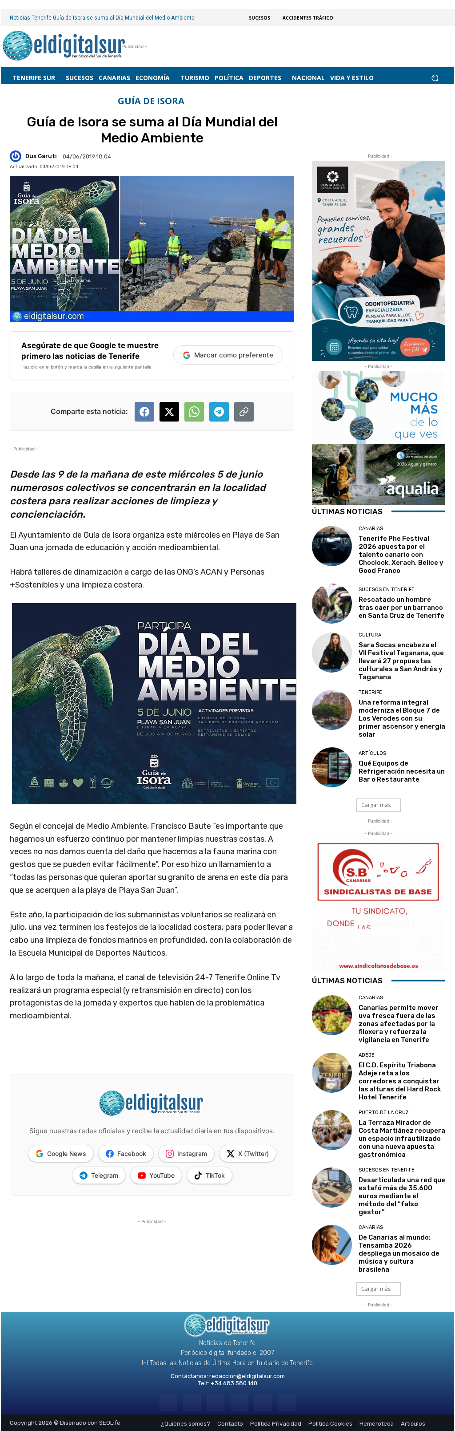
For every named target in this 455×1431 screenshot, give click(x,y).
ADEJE (367, 1055)
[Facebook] (168, 1402)
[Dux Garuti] (17, 156)
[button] (434, 78)
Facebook (131, 1153)
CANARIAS (371, 528)
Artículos (372, 753)
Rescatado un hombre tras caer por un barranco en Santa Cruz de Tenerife (401, 608)
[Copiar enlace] (244, 412)
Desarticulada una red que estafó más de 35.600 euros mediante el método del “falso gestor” (402, 1196)
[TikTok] (239, 1402)
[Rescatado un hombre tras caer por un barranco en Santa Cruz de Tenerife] (332, 604)
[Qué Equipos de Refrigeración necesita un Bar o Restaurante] (332, 767)
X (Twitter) (253, 1153)
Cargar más (376, 805)
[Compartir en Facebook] (144, 412)
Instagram (192, 1153)
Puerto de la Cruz (384, 1112)
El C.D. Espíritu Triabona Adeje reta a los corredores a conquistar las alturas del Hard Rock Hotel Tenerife (400, 1081)
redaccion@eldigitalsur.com (247, 1376)
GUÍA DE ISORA (151, 101)
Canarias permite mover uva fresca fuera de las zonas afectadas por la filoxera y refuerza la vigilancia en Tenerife (399, 1024)
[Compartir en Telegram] (219, 412)
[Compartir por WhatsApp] (194, 412)
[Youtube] (286, 1402)
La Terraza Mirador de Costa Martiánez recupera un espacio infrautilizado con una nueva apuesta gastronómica (402, 1139)
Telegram (104, 1175)
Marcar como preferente (233, 355)
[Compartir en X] (169, 412)
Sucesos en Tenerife (387, 589)
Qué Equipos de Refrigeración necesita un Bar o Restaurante (402, 771)
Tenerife (370, 692)
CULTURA (370, 634)
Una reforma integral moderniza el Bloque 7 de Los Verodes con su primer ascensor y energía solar (402, 718)
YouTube (162, 1175)
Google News (66, 1153)
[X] (262, 1402)
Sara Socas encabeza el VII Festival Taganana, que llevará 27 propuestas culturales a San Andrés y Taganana (401, 661)
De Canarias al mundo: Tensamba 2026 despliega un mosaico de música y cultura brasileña (399, 1253)
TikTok (215, 1175)
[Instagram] (192, 1402)
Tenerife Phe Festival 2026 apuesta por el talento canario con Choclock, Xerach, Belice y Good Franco (401, 555)
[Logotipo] (64, 46)
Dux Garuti (41, 156)
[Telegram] (215, 1402)
